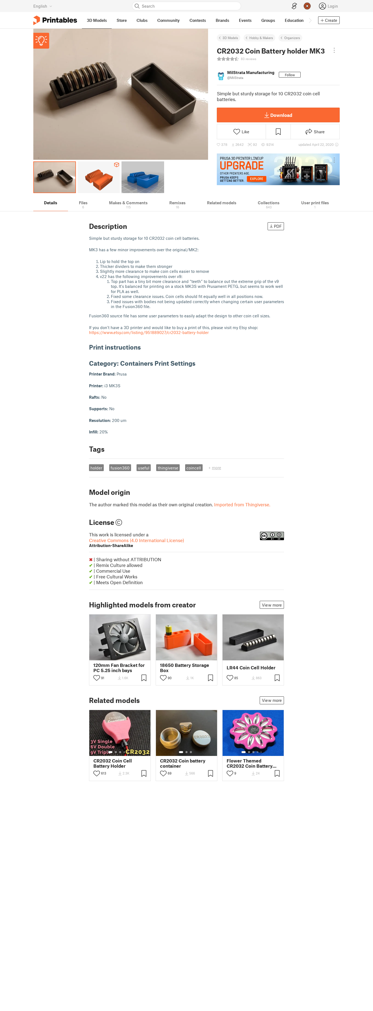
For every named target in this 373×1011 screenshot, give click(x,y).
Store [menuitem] (122, 20)
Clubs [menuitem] (142, 20)
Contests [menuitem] (198, 20)
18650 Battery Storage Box (184, 668)
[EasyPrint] (294, 6)
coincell (194, 467)
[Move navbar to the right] (309, 20)
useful (143, 467)
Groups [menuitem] (268, 20)
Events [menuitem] (245, 20)
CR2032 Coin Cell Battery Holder (112, 763)
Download (281, 115)
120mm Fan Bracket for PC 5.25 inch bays (119, 668)
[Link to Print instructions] (145, 347)
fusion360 (120, 467)
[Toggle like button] (96, 678)
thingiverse (168, 467)
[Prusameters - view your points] (307, 6)
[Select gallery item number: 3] (120, 752)
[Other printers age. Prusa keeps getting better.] (278, 169)
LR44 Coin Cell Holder (251, 667)
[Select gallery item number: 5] (128, 752)
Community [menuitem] (168, 20)
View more (272, 604)
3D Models (230, 38)
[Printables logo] (55, 20)
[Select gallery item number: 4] (124, 752)
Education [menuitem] (294, 20)
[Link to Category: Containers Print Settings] (200, 363)
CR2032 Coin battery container (182, 763)
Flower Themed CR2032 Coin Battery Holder (250, 763)
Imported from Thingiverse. (242, 504)
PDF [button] (278, 226)
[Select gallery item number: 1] (110, 752)
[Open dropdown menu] (334, 50)
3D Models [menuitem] (97, 20)
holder (96, 467)
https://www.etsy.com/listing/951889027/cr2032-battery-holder (149, 332)
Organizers (292, 38)
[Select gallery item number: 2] (116, 752)
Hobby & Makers (261, 38)
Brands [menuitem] (222, 20)
